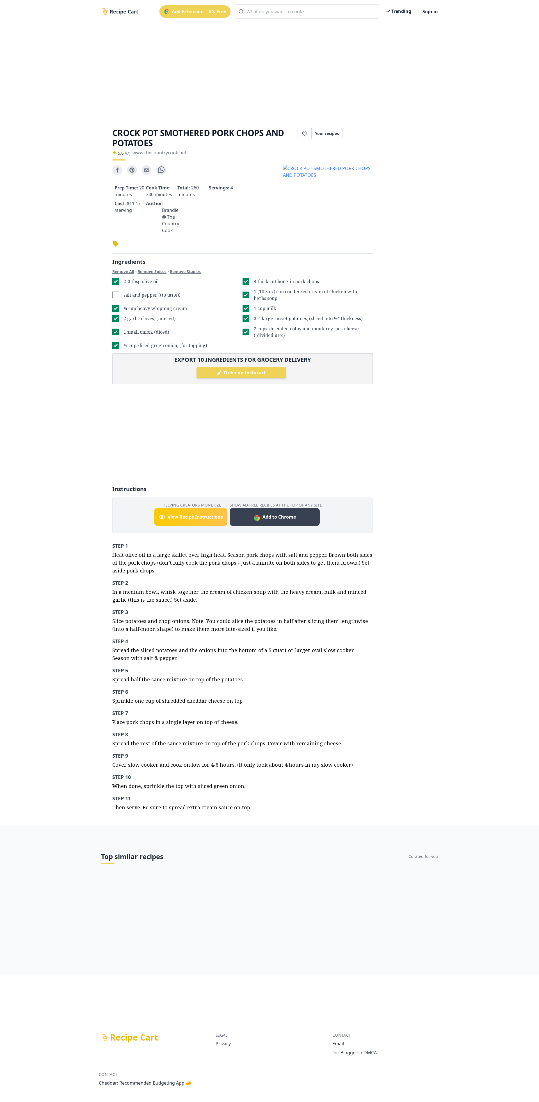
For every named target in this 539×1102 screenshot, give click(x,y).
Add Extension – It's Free (199, 11)
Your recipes (327, 133)
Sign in (430, 11)
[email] (146, 170)
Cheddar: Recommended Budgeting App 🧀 (145, 1083)
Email (338, 1044)
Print (360, 133)
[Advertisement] (267, 70)
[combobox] (307, 11)
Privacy (223, 1044)
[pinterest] (132, 170)
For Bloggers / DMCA (354, 1053)
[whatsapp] (161, 170)
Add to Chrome (279, 517)
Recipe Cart (134, 1037)
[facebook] (117, 170)
